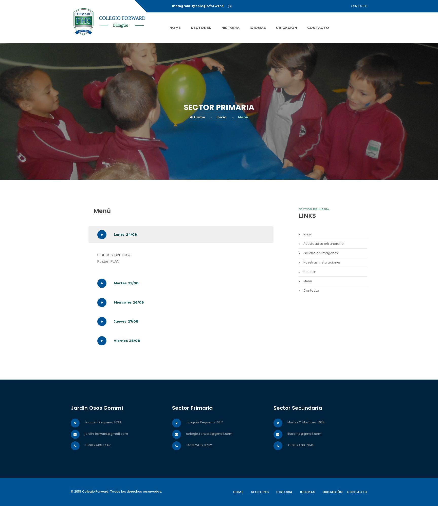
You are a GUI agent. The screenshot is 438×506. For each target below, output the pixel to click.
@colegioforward (208, 6)
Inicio (221, 117)
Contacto (359, 6)
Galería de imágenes (320, 253)
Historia (231, 28)
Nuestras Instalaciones (322, 262)
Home (175, 28)
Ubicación (286, 28)
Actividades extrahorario (323, 243)
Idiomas (258, 28)
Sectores (201, 28)
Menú (307, 281)
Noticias (310, 272)
